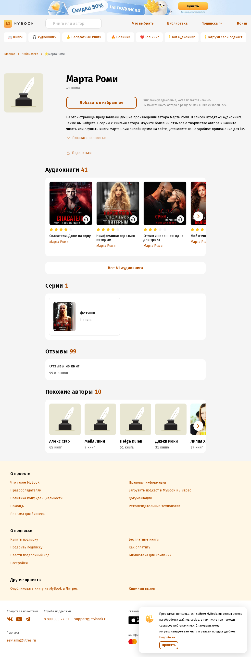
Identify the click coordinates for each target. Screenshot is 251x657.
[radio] (51, 229)
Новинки (123, 37)
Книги (18, 37)
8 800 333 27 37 (56, 619)
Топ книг (152, 37)
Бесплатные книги (86, 37)
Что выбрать (143, 23)
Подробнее (167, 637)
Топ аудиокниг (183, 37)
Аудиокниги (47, 37)
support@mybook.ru (90, 619)
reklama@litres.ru (21, 640)
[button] (198, 216)
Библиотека (177, 23)
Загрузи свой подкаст (224, 37)
